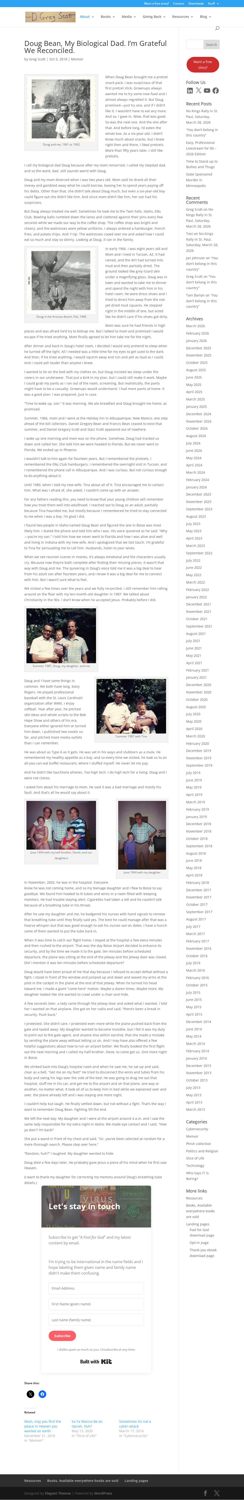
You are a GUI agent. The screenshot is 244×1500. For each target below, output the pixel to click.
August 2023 (196, 516)
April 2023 (194, 538)
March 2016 (195, 970)
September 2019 (199, 765)
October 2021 (197, 619)
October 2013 (197, 1080)
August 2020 (196, 707)
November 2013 (198, 1073)
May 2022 (193, 575)
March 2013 (195, 1109)
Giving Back (152, 17)
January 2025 (196, 406)
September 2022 (199, 553)
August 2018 (196, 853)
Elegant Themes (58, 1493)
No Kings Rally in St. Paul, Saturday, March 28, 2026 (202, 117)
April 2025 (194, 392)
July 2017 (193, 926)
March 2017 (195, 933)
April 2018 (194, 875)
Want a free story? (156, 3)
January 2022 (196, 597)
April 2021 (194, 663)
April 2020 (194, 728)
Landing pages (197, 1224)
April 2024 (194, 465)
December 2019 (198, 750)
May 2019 (193, 787)
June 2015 (194, 999)
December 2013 (198, 1065)
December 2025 (198, 348)
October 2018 (197, 838)
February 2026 (197, 333)
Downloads (196, 3)
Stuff (211, 3)
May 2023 (193, 531)
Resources (180, 17)
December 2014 (198, 1021)
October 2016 (197, 956)
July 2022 (193, 560)
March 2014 (195, 1043)
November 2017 (198, 897)
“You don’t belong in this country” (202, 264)
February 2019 (197, 809)
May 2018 (193, 868)
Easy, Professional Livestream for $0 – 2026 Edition (201, 148)
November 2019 (198, 758)
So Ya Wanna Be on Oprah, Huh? (87, 1423)
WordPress (103, 1493)
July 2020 (193, 714)
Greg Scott (37, 59)
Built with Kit (96, 1361)
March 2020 (195, 736)
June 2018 (194, 860)
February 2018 (197, 882)
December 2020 (198, 684)
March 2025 (195, 399)
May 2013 (193, 1095)
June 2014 (194, 1029)
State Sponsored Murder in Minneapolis (199, 180)
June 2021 (194, 648)
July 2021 (193, 640)
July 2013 (193, 1087)
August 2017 (196, 919)
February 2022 (197, 589)
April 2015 (194, 1014)
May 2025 (193, 384)
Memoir (77, 59)
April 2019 (194, 794)
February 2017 (197, 941)
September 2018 (199, 846)
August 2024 (196, 435)
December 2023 (198, 494)
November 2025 (198, 355)
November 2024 (198, 421)
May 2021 (193, 655)
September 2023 (199, 509)
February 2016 (197, 977)
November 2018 (198, 831)
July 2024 (193, 443)
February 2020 (197, 743)
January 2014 (196, 1058)
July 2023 (193, 523)
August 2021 (196, 633)
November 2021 (198, 611)
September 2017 (199, 912)
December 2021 (198, 604)
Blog (203, 17)
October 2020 (197, 699)
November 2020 (198, 692)
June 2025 (194, 377)
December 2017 (198, 890)
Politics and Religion (202, 1151)
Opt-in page (199, 1242)
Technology (195, 1165)
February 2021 (197, 670)
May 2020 (193, 721)
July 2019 (193, 772)
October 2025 (197, 362)
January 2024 (196, 487)
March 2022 (195, 582)
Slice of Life (195, 1158)
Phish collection (198, 1143)
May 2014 (193, 1036)
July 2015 (193, 992)
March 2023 (195, 545)
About (85, 17)
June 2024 (194, 450)
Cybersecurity (197, 1129)
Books (106, 17)
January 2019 (196, 816)
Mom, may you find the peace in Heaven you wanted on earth (42, 1426)
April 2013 (194, 1102)
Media (127, 17)
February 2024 (197, 479)
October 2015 (197, 985)
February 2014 (197, 1051)
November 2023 (198, 501)
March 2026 (195, 326)
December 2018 (198, 824)
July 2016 (193, 963)
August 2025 (196, 370)
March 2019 (195, 802)
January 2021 (196, 677)
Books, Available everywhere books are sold (200, 1211)
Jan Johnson (195, 258)
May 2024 (193, 458)
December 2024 (198, 414)
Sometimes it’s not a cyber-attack (135, 1423)
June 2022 (194, 567)
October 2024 (197, 428)
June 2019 (194, 780)
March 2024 (195, 472)
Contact (178, 3)
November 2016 (198, 948)
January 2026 (196, 340)
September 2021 (199, 626)
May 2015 (193, 1007)
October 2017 (197, 904)
